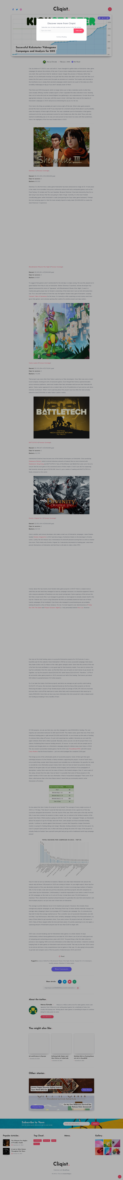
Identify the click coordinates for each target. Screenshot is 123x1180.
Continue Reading (61, 37)
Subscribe (79, 30)
